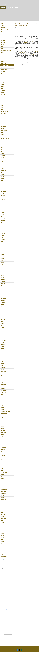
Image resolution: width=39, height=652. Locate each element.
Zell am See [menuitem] (3, 42)
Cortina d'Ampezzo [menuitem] (4, 111)
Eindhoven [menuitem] (3, 336)
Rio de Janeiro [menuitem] (3, 432)
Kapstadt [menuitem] (2, 445)
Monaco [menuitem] (2, 258)
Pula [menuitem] (2, 468)
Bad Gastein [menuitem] (3, 75)
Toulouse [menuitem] (2, 275)
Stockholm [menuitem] (3, 344)
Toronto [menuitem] (2, 407)
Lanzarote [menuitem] (3, 195)
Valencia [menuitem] (2, 157)
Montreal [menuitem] (2, 409)
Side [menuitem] (1, 359)
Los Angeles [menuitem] (3, 388)
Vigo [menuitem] (2, 231)
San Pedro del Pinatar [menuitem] (5, 206)
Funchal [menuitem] (2, 480)
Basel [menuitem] (2, 292)
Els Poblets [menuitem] (3, 220)
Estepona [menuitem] (2, 178)
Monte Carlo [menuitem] (3, 260)
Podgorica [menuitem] (3, 524)
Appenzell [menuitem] (3, 302)
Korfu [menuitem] (2, 151)
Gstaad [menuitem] (2, 306)
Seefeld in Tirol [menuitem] (4, 40)
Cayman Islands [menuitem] (4, 413)
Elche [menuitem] (2, 222)
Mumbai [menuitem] (2, 529)
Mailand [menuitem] (2, 80)
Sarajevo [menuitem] (2, 548)
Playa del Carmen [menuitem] (4, 499)
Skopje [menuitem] (2, 552)
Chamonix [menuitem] (3, 283)
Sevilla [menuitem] (2, 166)
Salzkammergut (26, 42)
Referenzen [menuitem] (3, 7)
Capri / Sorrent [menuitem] (3, 99)
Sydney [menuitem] (2, 415)
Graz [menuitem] (2, 59)
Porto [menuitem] (2, 476)
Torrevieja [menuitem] (3, 208)
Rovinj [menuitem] (2, 457)
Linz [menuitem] (1, 57)
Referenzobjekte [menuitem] (4, 556)
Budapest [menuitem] (2, 506)
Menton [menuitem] (2, 254)
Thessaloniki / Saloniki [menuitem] (5, 138)
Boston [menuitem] (2, 382)
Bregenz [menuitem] (2, 61)
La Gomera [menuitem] (3, 197)
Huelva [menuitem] (2, 227)
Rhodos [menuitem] (2, 145)
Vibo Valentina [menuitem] (3, 126)
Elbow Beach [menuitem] (3, 491)
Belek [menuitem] (2, 355)
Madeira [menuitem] (2, 478)
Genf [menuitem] (2, 315)
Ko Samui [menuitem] (2, 426)
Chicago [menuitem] (2, 375)
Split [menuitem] (2, 451)
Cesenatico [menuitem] (3, 117)
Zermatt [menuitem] (2, 304)
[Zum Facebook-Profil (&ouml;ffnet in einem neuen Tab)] (17, 650)
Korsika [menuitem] (2, 262)
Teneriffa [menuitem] (2, 189)
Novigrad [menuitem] (2, 459)
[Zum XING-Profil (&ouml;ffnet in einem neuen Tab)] (21, 650)
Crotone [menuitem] (2, 128)
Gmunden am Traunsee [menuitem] (5, 65)
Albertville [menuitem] (3, 281)
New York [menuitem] (3, 369)
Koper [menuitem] (2, 539)
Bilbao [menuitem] (2, 241)
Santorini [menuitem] (2, 141)
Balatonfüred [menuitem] (3, 510)
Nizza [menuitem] (2, 248)
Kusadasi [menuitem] (2, 363)
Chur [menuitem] (2, 321)
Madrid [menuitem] (2, 153)
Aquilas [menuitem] (2, 212)
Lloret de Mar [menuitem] (3, 170)
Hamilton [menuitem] (2, 482)
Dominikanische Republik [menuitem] (5, 411)
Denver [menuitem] (2, 405)
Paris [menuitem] (2, 245)
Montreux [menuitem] (3, 294)
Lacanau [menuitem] (2, 268)
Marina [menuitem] (2, 464)
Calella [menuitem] (2, 172)
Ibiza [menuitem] (2, 182)
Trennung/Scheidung (21, 52)
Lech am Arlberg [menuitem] (4, 63)
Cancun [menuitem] (2, 497)
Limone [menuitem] (2, 92)
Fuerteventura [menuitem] (3, 191)
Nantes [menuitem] (2, 277)
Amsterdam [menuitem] (3, 327)
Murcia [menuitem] (2, 210)
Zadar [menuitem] (2, 453)
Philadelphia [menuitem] (3, 384)
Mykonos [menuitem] (2, 143)
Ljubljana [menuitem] (2, 535)
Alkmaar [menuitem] (2, 331)
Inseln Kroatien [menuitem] (4, 472)
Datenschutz (24, 647)
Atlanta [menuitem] (2, 380)
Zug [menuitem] (1, 289)
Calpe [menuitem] (2, 164)
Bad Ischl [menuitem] (2, 67)
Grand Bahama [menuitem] (3, 487)
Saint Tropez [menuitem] (3, 250)
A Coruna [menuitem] (2, 235)
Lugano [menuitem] (2, 313)
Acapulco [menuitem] (2, 495)
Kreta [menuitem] (2, 147)
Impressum (14, 647)
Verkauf (36, 51)
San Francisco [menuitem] (3, 390)
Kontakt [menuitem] (16, 7)
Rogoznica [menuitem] (3, 466)
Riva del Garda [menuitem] (3, 94)
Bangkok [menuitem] (2, 428)
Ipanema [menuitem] (2, 434)
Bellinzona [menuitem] (3, 300)
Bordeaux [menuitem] (2, 266)
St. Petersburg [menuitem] (3, 518)
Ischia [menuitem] (2, 101)
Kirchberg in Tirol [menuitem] (4, 38)
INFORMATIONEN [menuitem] (10, 7)
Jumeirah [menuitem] (2, 501)
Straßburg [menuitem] (3, 279)
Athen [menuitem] (2, 136)
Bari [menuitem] (1, 124)
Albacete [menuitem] (2, 224)
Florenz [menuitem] (2, 120)
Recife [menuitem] (2, 436)
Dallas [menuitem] (2, 373)
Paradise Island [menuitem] (4, 489)
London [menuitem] (2, 348)
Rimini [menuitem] (2, 115)
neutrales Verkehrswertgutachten (28, 54)
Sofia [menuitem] (2, 512)
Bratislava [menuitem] (3, 514)
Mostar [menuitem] (2, 550)
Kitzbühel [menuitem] (2, 31)
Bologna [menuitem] (2, 86)
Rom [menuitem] (2, 78)
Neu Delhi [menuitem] (3, 531)
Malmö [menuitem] (2, 346)
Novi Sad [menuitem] (2, 543)
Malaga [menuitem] (2, 174)
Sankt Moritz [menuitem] (3, 298)
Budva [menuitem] (2, 520)
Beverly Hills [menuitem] (3, 392)
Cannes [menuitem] (2, 252)
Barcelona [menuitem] (3, 155)
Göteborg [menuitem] (2, 342)
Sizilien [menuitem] (2, 103)
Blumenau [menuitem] (3, 443)
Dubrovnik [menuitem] (3, 455)
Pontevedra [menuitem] (3, 233)
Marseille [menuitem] (2, 271)
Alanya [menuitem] (2, 361)
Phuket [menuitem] (2, 422)
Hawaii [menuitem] (2, 399)
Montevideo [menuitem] (3, 533)
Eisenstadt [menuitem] (3, 55)
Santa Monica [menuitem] (3, 396)
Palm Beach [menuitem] (3, 367)
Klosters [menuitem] (2, 325)
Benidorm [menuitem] (3, 199)
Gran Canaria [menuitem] (3, 193)
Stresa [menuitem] (2, 88)
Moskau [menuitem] (2, 516)
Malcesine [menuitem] (3, 96)
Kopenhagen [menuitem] (3, 340)
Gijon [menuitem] (2, 237)
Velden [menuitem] (2, 46)
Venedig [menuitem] (2, 82)
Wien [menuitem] (2, 23)
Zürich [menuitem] (2, 285)
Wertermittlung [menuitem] (16, 5)
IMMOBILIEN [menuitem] (24, 5)
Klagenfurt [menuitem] (3, 44)
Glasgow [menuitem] (2, 350)
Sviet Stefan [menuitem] (3, 522)
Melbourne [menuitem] (3, 417)
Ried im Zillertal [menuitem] (4, 69)
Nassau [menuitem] (2, 485)
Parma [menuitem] (2, 122)
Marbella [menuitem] (2, 176)
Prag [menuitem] (2, 503)
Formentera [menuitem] (3, 187)
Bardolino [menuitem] (3, 90)
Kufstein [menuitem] (2, 34)
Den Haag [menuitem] (2, 338)
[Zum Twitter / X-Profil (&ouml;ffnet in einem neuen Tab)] (19, 650)
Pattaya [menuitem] (2, 424)
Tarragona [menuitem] (3, 218)
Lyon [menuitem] (2, 264)
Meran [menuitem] (2, 107)
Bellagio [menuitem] (2, 134)
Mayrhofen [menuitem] (3, 73)
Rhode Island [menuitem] (3, 371)
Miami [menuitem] (2, 365)
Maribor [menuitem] (2, 537)
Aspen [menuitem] (2, 386)
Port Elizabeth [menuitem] (3, 447)
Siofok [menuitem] (2, 508)
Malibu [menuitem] (2, 394)
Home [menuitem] (2, 5)
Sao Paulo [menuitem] (3, 430)
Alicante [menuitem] (2, 168)
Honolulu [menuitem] (2, 401)
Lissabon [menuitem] (2, 474)
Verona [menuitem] (2, 84)
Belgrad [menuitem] (2, 541)
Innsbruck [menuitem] (3, 27)
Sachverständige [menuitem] (31, 5)
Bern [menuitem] (2, 287)
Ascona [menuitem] (2, 317)
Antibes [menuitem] (2, 256)
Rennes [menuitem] (2, 273)
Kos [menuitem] (1, 149)
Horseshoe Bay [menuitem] (3, 493)
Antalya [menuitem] (2, 357)
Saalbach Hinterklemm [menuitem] (5, 36)
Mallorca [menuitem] (2, 180)
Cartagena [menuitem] (3, 203)
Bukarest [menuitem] (2, 527)
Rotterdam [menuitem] (3, 334)
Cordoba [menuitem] (2, 229)
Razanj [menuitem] (2, 462)
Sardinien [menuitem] (2, 109)
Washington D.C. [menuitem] (4, 378)
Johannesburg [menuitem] (3, 449)
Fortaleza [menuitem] (2, 441)
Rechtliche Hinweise (19, 647)
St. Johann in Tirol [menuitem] (4, 29)
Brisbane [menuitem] (2, 420)
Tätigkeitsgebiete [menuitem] (8, 5)
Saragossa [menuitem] (3, 239)
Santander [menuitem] (3, 243)
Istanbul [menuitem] (2, 352)
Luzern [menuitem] (2, 308)
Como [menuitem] (2, 132)
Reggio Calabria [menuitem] (4, 130)
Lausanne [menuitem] (2, 310)
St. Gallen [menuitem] (2, 296)
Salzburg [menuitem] (2, 25)
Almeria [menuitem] (2, 214)
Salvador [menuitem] (2, 438)
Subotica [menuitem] (2, 545)
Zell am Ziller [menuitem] (3, 71)
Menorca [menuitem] (2, 185)
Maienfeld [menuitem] (3, 323)
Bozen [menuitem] (2, 105)
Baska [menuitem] (2, 470)
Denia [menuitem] (2, 161)
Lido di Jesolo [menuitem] (3, 113)
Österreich (33, 41)
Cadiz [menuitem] (2, 216)
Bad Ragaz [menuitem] (3, 319)
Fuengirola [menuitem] (3, 201)
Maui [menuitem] (2, 403)
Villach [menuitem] (2, 48)
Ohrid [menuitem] (2, 554)
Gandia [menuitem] (2, 159)
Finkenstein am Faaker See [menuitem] (6, 50)
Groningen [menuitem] (3, 329)
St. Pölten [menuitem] (2, 52)
